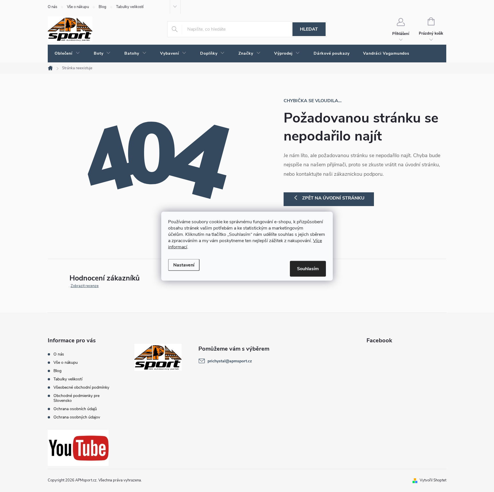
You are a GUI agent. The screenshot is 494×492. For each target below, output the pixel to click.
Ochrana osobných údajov (76, 417)
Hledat (309, 29)
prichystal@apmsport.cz (230, 361)
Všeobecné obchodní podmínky (81, 387)
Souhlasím (308, 268)
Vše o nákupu (78, 6)
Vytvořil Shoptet (433, 480)
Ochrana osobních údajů (75, 409)
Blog (102, 6)
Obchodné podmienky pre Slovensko (76, 398)
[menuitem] (67, 53)
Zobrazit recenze (85, 286)
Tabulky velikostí (130, 6)
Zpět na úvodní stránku (333, 198)
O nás (52, 6)
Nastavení (183, 265)
